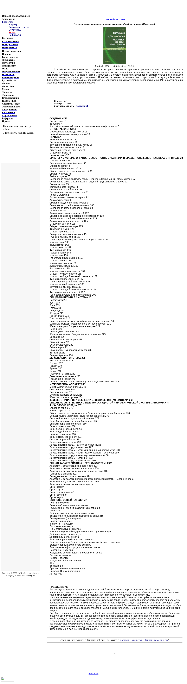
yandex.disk (82, 106)
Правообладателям (115, 19)
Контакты (93, 673)
